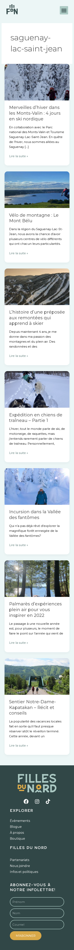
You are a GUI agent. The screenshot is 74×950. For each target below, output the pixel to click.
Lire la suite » (18, 156)
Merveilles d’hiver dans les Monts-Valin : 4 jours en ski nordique (35, 113)
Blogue (16, 827)
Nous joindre (20, 866)
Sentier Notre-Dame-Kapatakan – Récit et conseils (32, 707)
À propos (17, 833)
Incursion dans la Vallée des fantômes (35, 514)
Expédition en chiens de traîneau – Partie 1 (35, 417)
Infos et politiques (24, 872)
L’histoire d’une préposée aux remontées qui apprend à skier (37, 317)
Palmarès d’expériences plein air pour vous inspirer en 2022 (35, 609)
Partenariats (19, 860)
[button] (64, 10)
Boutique (17, 838)
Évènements (20, 821)
